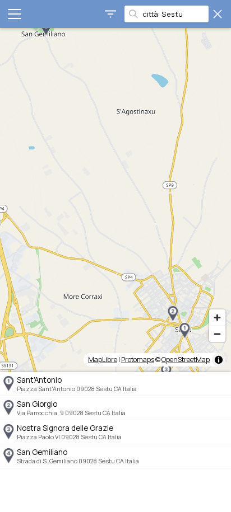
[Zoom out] (217, 334)
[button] (184, 330)
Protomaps (137, 359)
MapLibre (102, 359)
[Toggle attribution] (218, 360)
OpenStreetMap (185, 359)
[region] (115, 200)
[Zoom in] (217, 317)
